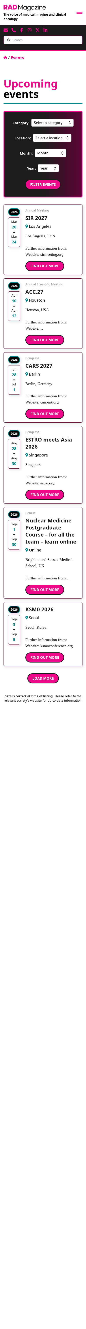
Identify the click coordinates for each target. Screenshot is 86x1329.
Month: (26, 153)
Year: (31, 168)
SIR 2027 (36, 217)
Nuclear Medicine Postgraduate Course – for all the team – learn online (50, 531)
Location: (23, 138)
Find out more (44, 266)
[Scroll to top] (75, 1318)
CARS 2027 (38, 365)
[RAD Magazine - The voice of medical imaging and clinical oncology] (25, 8)
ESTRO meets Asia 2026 (48, 443)
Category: (21, 122)
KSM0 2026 (39, 609)
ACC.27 (34, 291)
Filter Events (43, 184)
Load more (43, 678)
